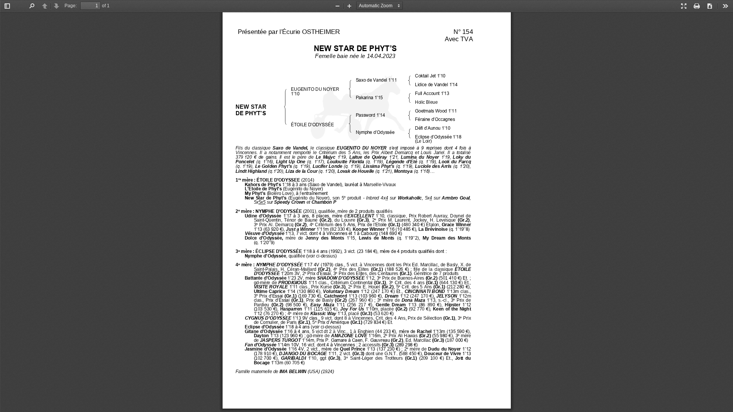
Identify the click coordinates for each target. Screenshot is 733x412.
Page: (71, 5)
